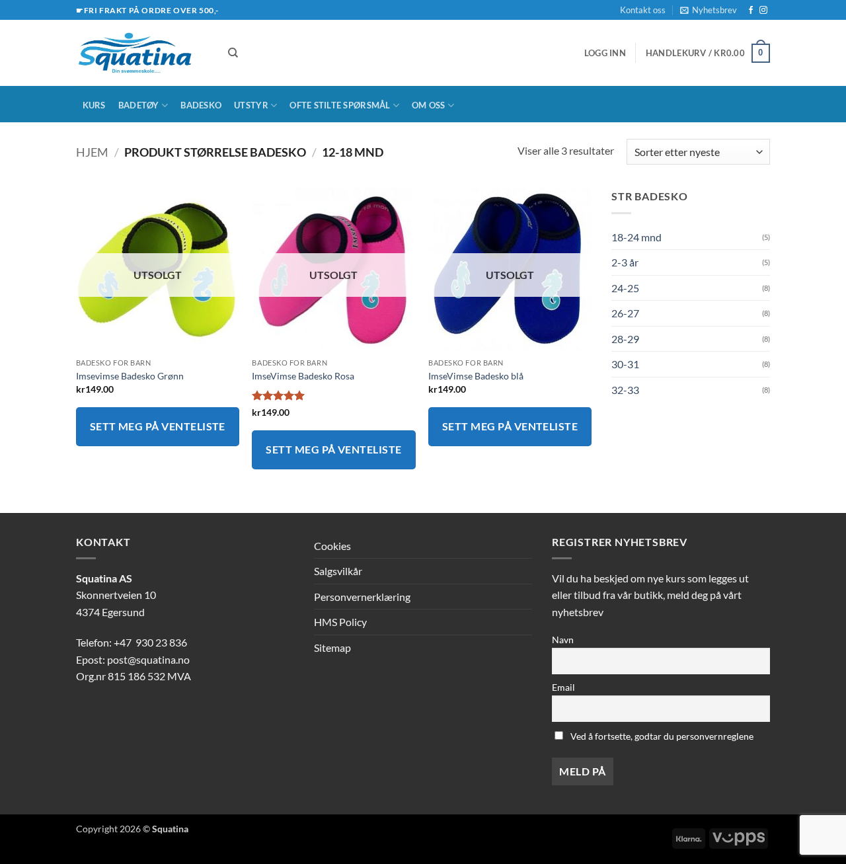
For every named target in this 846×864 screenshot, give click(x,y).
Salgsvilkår (338, 571)
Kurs (94, 105)
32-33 (625, 389)
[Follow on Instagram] (763, 10)
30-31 (625, 364)
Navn (563, 639)
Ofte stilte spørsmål (339, 105)
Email (563, 687)
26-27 (625, 313)
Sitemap (332, 647)
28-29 (625, 339)
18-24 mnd (636, 237)
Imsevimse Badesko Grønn (130, 375)
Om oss (428, 105)
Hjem (92, 152)
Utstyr (251, 105)
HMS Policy (340, 621)
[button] (708, 10)
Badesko (200, 105)
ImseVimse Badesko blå (475, 375)
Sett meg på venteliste (157, 426)
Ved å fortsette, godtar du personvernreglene (660, 736)
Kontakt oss (643, 10)
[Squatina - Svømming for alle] (142, 53)
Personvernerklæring (362, 596)
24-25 (625, 288)
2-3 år (624, 262)
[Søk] (233, 52)
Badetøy (138, 105)
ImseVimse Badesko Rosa (303, 375)
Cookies (332, 545)
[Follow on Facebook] (751, 10)
